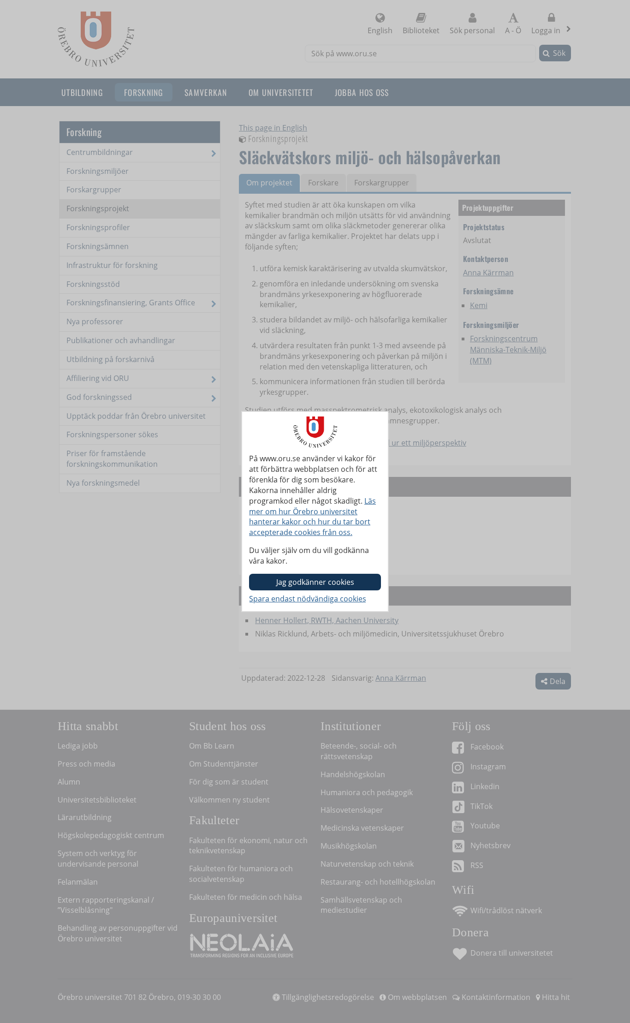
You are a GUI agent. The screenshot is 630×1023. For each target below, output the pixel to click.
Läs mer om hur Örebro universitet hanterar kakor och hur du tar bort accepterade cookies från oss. (312, 517)
